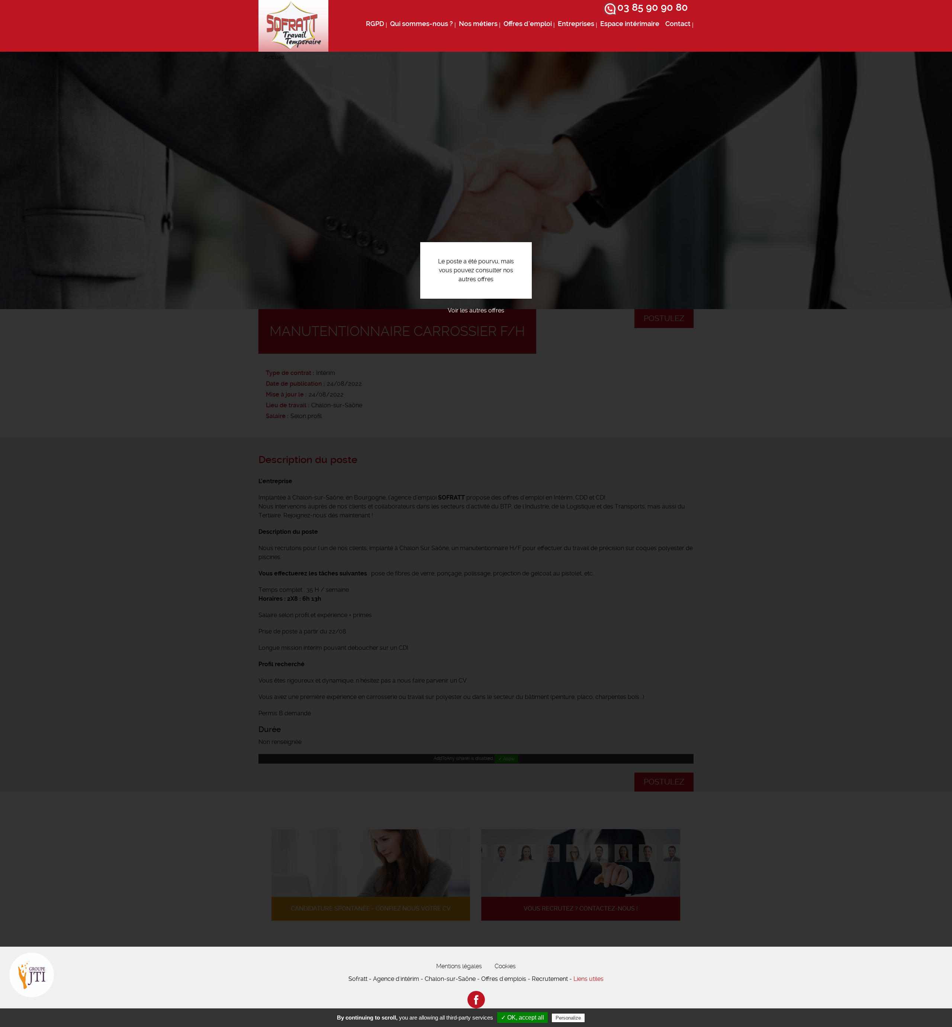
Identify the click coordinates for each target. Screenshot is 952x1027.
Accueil (274, 57)
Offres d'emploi (528, 24)
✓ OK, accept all (522, 1017)
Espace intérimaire (629, 24)
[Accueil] (293, 26)
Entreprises (576, 24)
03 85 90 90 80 (652, 7)
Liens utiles (588, 978)
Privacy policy (604, 1018)
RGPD (375, 24)
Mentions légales (459, 966)
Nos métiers (478, 24)
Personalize (568, 1018)
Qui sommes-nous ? (421, 24)
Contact (678, 24)
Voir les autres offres (476, 310)
